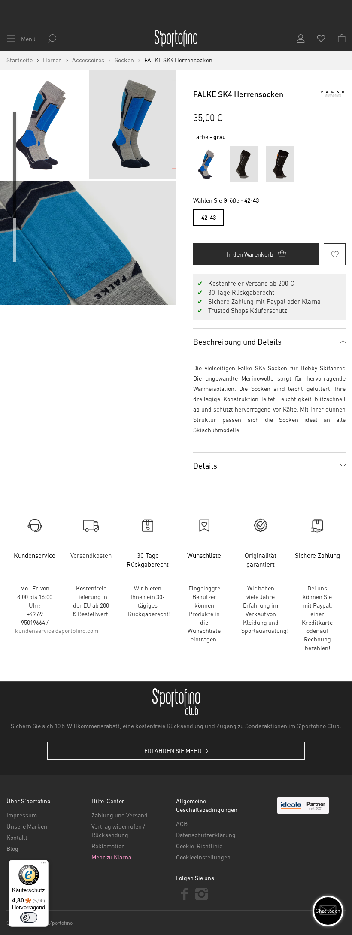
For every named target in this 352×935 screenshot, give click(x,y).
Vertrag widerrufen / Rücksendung (118, 830)
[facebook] (184, 894)
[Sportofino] (176, 38)
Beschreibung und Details (237, 341)
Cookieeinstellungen (203, 857)
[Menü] (43, 865)
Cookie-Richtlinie (199, 846)
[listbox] (269, 215)
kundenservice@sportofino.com (56, 630)
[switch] (28, 917)
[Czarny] (244, 163)
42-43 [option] (208, 217)
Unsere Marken (26, 826)
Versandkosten (91, 555)
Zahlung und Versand (119, 815)
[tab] (269, 341)
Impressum (21, 815)
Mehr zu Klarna (111, 857)
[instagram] (201, 894)
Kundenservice (34, 555)
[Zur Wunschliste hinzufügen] (335, 254)
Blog (12, 848)
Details (205, 465)
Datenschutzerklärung (206, 834)
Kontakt (16, 837)
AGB (182, 823)
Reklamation (108, 846)
